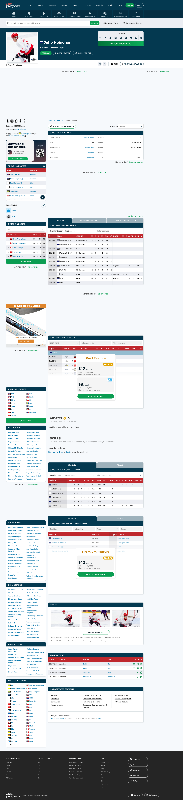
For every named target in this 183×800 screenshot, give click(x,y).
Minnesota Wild (13, 473)
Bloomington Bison (15, 599)
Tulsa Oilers (31, 628)
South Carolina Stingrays (32, 611)
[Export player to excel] (120, 37)
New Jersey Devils (33, 432)
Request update (136, 162)
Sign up (130, 5)
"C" (71, 240)
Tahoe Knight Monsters (35, 616)
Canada (8, 765)
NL (30, 409)
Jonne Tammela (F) (16, 187)
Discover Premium (95, 574)
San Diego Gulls (32, 549)
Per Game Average (89, 221)
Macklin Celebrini (19, 243)
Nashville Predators (15, 479)
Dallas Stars (12, 457)
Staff (120, 519)
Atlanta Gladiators (14, 596)
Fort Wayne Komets (15, 608)
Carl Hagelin (26, 133)
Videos (64, 5)
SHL (30, 403)
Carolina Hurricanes (15, 445)
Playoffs (116, 266)
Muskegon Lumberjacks (35, 652)
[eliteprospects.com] (13, 5)
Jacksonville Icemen (15, 626)
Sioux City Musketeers (35, 658)
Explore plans (95, 396)
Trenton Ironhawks (33, 622)
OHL (12, 412)
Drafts (74, 5)
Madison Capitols (33, 649)
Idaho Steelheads (14, 620)
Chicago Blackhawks (15, 448)
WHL (12, 409)
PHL (30, 704)
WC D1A (14, 741)
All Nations (9, 778)
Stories (88, 5)
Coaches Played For (125, 221)
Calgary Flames (13, 442)
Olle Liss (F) (14, 191)
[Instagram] (16, 121)
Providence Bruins (33, 540)
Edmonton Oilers (14, 463)
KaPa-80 (90, 157)
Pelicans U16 (64, 240)
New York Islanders (33, 435)
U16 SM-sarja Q (81, 240)
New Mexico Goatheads (35, 590)
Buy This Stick (24, 341)
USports (32, 729)
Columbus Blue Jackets (16, 454)
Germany (9, 775)
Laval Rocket (12, 578)
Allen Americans (14, 593)
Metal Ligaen (15, 704)
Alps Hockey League (36, 685)
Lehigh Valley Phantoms (35, 527)
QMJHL (13, 416)
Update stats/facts (63, 126)
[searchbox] (53, 23)
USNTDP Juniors (32, 668)
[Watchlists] (105, 37)
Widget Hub (105, 762)
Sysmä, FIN (89, 147)
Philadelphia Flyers (33, 445)
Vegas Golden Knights (34, 473)
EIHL (31, 695)
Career (103, 787)
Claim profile (84, 53)
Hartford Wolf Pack (15, 563)
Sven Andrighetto (19, 239)
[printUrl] (105, 64)
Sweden (9, 762)
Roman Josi (17, 252)
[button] (136, 14)
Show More (26, 261)
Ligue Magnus (34, 692)
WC (12, 738)
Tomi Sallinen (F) (16, 183)
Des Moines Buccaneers (16, 657)
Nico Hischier (18, 256)
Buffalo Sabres (13, 439)
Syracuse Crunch (33, 560)
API (102, 778)
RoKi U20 (63, 270)
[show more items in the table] (42, 197)
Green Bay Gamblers (15, 669)
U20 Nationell (16, 692)
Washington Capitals (34, 476)
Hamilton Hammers (15, 560)
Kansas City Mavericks (16, 632)
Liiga (31, 183)
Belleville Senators (14, 533)
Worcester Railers (33, 637)
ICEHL (13, 745)
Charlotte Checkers (15, 540)
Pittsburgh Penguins (34, 448)
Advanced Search (134, 23)
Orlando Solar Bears (34, 596)
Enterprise (104, 784)
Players (72, 519)
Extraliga (32, 412)
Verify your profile (57, 718)
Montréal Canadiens (15, 476)
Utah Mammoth (32, 467)
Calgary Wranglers (14, 536)
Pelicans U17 (64, 249)
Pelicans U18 (64, 253)
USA (7, 769)
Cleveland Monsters (15, 546)
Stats (30, 5)
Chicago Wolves (13, 543)
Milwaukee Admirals (34, 533)
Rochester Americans (34, 543)
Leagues (52, 5)
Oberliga (14, 735)
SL (12, 726)
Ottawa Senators (33, 442)
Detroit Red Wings (14, 460)
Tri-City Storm (31, 665)
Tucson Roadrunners (34, 570)
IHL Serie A (33, 689)
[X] (12, 121)
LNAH (31, 726)
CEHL (31, 698)
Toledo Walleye (32, 619)
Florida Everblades (14, 605)
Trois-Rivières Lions (33, 625)
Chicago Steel (13, 654)
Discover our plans (120, 44)
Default (60, 221)
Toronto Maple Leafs (34, 463)
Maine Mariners (14, 635)
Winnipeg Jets (31, 479)
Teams (40, 5)
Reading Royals (32, 602)
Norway (33, 191)
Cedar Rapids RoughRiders (13, 650)
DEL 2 (13, 732)
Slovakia (33, 174)
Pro (120, 5)
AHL (12, 397)
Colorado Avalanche (15, 451)
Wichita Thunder (32, 634)
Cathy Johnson (20, 129)
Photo (103, 775)
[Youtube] (20, 121)
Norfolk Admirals (32, 593)
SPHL (13, 403)
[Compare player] (130, 37)
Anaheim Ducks (14, 432)
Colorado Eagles (14, 554)
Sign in (139, 5)
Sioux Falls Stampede (34, 661)
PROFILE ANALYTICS (133, 64)
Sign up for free (55, 452)
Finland (91, 152)
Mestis (54, 48)
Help (102, 769)
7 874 (116, 64)
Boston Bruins (13, 435)
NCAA (13, 406)
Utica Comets (31, 573)
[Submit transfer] (141, 37)
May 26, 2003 (89, 137)
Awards (99, 5)
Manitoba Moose (32, 530)
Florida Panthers (14, 467)
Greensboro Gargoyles (16, 611)
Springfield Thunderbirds (31, 556)
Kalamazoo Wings (14, 629)
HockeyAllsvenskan (18, 689)
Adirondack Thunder (15, 590)
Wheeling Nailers (33, 631)
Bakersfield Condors (15, 530)
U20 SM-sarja (80, 257)
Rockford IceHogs (33, 546)
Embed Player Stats (134, 216)
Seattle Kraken (32, 454)
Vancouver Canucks (34, 470)
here (99, 718)
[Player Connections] (110, 37)
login (68, 452)
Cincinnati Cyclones (15, 602)
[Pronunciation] (100, 37)
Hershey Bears (13, 572)
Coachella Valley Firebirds (14, 550)
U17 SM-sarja (80, 249)
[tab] (60, 220)
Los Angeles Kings (14, 470)
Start (50, 120)
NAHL (31, 397)
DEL (12, 729)
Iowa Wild (11, 575)
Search (94, 23)
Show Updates (62, 53)
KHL (30, 400)
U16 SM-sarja (80, 244)
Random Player (112, 23)
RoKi (46, 48)
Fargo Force (12, 666)
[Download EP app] (26, 151)
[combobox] (53, 23)
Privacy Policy (105, 772)
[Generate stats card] (115, 37)
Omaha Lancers (32, 655)
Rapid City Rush (32, 599)
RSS (102, 781)
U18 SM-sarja (80, 253)
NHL (12, 394)
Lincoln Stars (13, 672)
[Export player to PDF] (125, 37)
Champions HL (16, 710)
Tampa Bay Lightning (34, 460)
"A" (71, 249)
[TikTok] (24, 121)
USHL (31, 394)
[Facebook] (7, 121)
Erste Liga (32, 701)
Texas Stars (31, 563)
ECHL (13, 400)
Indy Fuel (11, 623)
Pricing (111, 5)
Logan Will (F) (15, 174)
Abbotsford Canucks (15, 527)
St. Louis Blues (32, 457)
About (103, 765)
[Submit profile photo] (135, 37)
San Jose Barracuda (33, 552)
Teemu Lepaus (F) (16, 179)
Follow (46, 53)
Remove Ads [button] (165, 71)
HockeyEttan (15, 695)
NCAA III (32, 723)
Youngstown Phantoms (35, 674)
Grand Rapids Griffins (15, 557)
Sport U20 (63, 257)
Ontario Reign (31, 536)
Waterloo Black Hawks (34, 671)
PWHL (31, 741)
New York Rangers (33, 439)
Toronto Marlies (32, 567)
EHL (12, 707)
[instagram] (100, 64)
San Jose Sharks (32, 451)
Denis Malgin (18, 247)
